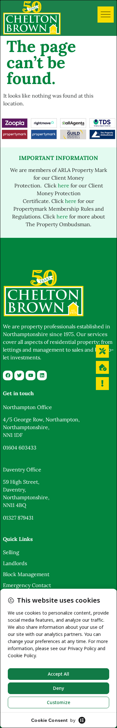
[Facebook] (8, 375)
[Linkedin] (42, 375)
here (63, 185)
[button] (106, 14)
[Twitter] (19, 375)
